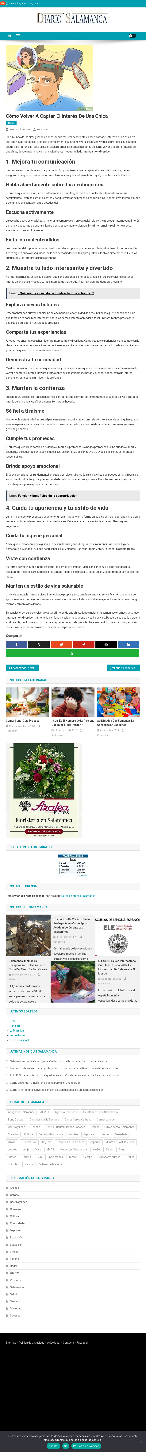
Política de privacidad (31, 1342)
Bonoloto (15, 1025)
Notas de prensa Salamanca (78, 895)
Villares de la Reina (50, 1164)
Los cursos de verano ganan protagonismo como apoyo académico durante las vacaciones (71, 925)
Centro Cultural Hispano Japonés (65, 1127)
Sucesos (15, 1315)
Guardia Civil (29, 1142)
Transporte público (109, 1156)
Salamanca (56, 1156)
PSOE (40, 1156)
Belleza (14, 1187)
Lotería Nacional (19, 1040)
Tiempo (87, 1156)
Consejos (15, 1209)
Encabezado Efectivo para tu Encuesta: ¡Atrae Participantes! (25, 668)
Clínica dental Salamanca (119, 1127)
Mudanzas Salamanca (73, 1149)
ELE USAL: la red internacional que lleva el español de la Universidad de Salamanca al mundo (117, 967)
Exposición (89, 1134)
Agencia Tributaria (66, 1112)
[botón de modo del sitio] (132, 36)
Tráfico (130, 1156)
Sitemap (11, 1342)
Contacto (68, 1342)
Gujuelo (46, 1142)
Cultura (28, 1134)
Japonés (95, 1142)
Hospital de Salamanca (70, 1142)
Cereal (95, 1127)
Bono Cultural (16, 1119)
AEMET (44, 1112)
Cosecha (13, 1134)
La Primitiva (17, 1030)
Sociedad (15, 1308)
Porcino (26, 1156)
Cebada (35, 1127)
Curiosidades (18, 1223)
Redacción (42, 129)
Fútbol (105, 1134)
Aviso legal (53, 1342)
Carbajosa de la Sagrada (44, 1119)
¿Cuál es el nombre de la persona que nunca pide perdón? (73, 722)
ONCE (13, 1020)
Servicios (15, 1301)
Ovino (121, 1149)
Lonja (26, 1149)
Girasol (12, 1142)
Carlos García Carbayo (78, 1119)
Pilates (12, 1156)
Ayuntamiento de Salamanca (100, 1112)
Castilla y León (16, 1127)
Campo (14, 1194)
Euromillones (17, 1035)
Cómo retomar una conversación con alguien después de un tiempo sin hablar (56, 1089)
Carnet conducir (106, 1119)
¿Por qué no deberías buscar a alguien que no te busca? (125, 668)
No (66, 1445)
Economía (16, 1237)
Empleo (73, 1134)
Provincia (15, 1280)
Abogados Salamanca (21, 1112)
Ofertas (14, 1273)
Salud (11, 123)
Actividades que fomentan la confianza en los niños (115, 722)
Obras (109, 1149)
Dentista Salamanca (51, 1134)
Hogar (13, 1265)
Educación (16, 1244)
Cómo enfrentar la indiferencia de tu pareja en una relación (45, 1082)
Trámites (13, 1164)
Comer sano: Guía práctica (23, 720)
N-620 (96, 1149)
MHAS (50, 1149)
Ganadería (121, 1134)
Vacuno (29, 1164)
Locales (12, 1149)
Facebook (82, 1342)
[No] (141, 1442)
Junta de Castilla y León (120, 1142)
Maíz (38, 1149)
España (14, 1258)
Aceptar (53, 1445)
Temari (73, 1156)
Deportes (15, 1230)
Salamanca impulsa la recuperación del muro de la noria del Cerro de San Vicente (28, 965)
